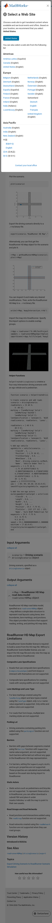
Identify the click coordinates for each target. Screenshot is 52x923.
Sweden (31, 94)
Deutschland (8, 86)
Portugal (31, 90)
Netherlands (33, 78)
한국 (5, 156)
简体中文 (10, 144)
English (33, 106)
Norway (31, 82)
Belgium (6, 78)
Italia (5, 106)
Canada (6, 63)
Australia (7, 128)
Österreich (32, 86)
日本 (5, 152)
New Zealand (9, 136)
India (5, 132)
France (6, 98)
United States (9, 67)
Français (34, 110)
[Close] (48, 6)
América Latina (10, 59)
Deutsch (33, 102)
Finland (6, 94)
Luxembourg (9, 110)
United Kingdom (35, 114)
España (6, 90)
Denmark (7, 82)
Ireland (6, 102)
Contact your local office (26, 165)
